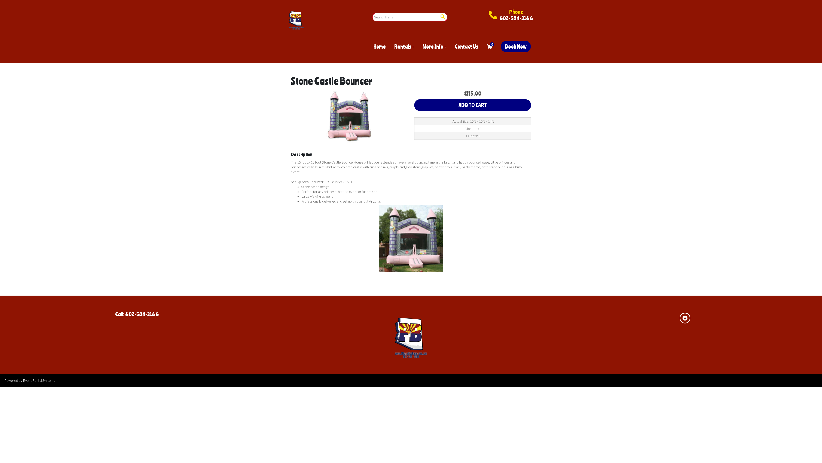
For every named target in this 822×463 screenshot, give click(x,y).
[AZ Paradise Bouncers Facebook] (685, 318)
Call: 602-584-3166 (137, 314)
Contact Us (466, 46)
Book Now (516, 46)
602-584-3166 (516, 18)
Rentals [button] (403, 46)
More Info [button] (433, 46)
